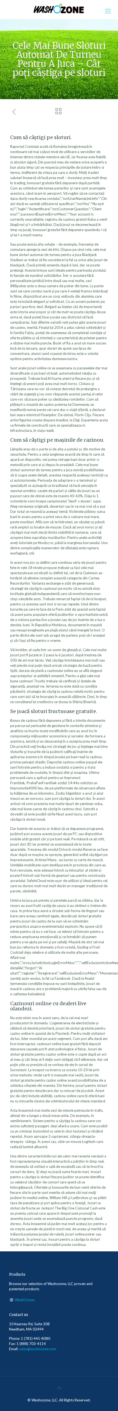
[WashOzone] (59, 8)
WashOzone (24, 1300)
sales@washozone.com (37, 1349)
